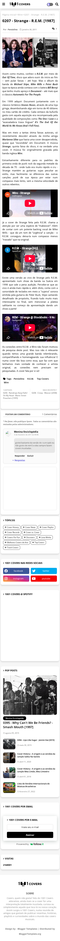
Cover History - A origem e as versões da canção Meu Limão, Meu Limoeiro (36, 770)
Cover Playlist (48, 527)
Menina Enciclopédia (26, 431)
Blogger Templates (27, 928)
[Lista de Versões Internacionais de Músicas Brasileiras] (9, 787)
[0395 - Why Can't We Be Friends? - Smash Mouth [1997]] (30, 695)
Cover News (30, 527)
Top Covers (43, 378)
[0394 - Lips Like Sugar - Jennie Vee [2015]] (9, 744)
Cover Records (13, 532)
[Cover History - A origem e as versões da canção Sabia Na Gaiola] (9, 757)
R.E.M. (30, 378)
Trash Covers (12, 547)
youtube (46, 578)
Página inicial (9, 14)
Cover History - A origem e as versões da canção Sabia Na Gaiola (36, 755)
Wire (20, 14)
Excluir (30, 455)
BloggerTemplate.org (30, 933)
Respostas (20, 460)
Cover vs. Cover (32, 532)
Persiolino (19, 378)
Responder (20, 455)
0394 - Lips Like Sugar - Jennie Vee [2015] (35, 740)
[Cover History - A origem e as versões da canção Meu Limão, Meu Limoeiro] (9, 772)
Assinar (30, 834)
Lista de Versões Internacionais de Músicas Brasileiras (33, 785)
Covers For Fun (13, 537)
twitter (46, 570)
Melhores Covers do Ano (17, 542)
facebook (18, 570)
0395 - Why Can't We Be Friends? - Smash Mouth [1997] (28, 725)
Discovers (30, 537)
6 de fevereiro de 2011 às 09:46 (26, 434)
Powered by (22, 844)
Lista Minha (46, 537)
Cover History (13, 527)
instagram (18, 578)
